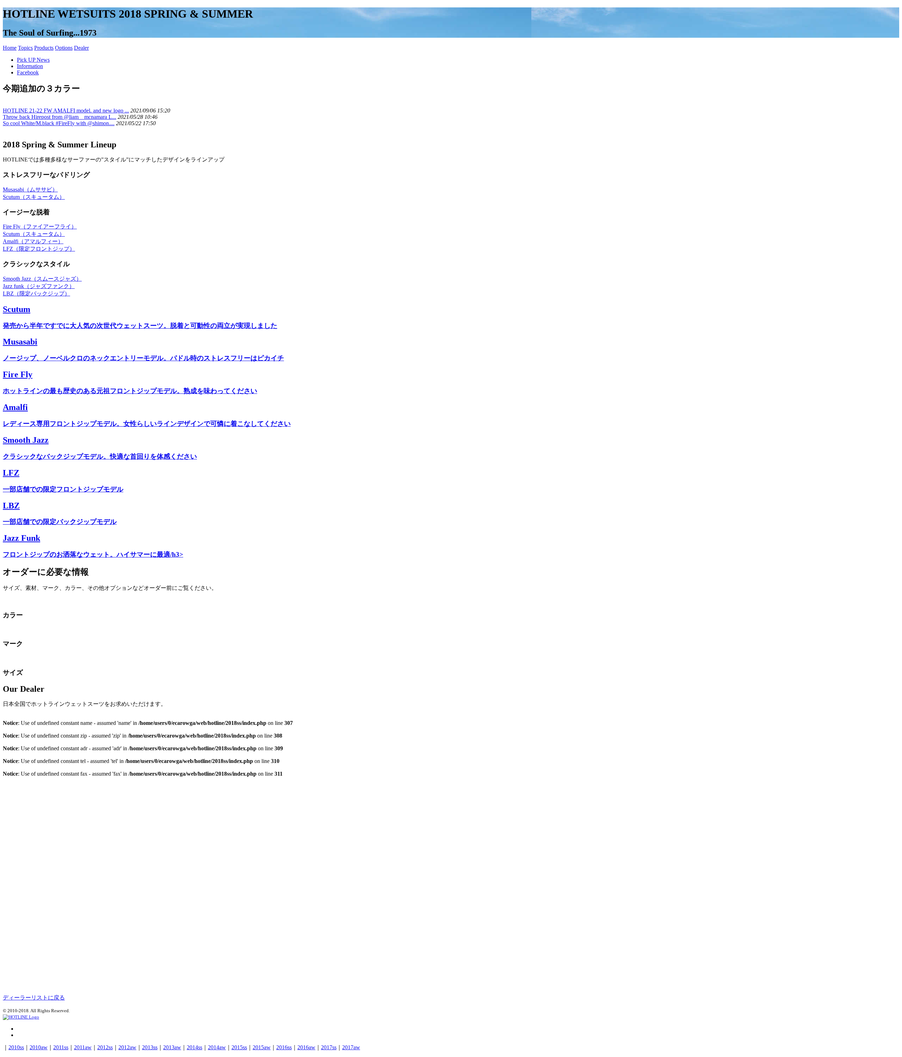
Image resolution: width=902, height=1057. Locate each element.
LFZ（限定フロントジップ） (39, 249)
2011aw (83, 1047)
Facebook (28, 72)
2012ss (105, 1047)
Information (30, 66)
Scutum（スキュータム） (34, 197)
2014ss (194, 1047)
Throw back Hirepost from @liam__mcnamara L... (59, 117)
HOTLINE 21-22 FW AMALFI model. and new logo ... (66, 111)
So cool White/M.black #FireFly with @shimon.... (59, 123)
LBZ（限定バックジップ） (36, 294)
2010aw (39, 1047)
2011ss (60, 1047)
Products (44, 48)
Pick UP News (33, 60)
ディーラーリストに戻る (34, 998)
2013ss (149, 1047)
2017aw (351, 1047)
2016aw (306, 1047)
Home (10, 48)
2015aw (262, 1047)
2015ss (239, 1047)
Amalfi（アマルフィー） (33, 241)
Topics (25, 48)
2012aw (127, 1047)
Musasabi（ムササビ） (30, 190)
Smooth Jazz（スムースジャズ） (42, 279)
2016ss (284, 1047)
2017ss (328, 1047)
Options (64, 48)
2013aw (172, 1047)
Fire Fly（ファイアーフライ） (40, 227)
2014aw (217, 1047)
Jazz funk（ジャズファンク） (39, 286)
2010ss (16, 1047)
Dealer (81, 48)
